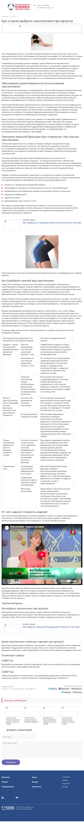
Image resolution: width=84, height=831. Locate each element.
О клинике (66, 777)
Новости (65, 780)
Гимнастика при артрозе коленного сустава (68, 722)
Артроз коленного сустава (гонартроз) (31, 721)
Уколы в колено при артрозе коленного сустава (13, 722)
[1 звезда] (3, 689)
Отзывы (65, 787)
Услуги (5, 782)
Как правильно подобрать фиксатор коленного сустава (52, 222)
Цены (34, 777)
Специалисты (8, 786)
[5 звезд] (10, 689)
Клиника (6, 777)
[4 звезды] (8, 689)
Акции (35, 782)
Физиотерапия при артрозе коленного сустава (49, 722)
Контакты (36, 786)
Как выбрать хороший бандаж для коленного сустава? (51, 626)
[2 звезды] (4, 689)
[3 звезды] (6, 689)
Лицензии (66, 783)
